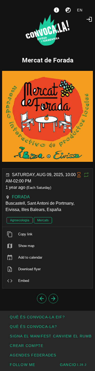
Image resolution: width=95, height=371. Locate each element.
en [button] (80, 10)
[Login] (89, 19)
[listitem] (47, 234)
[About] (56, 10)
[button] (33, 355)
